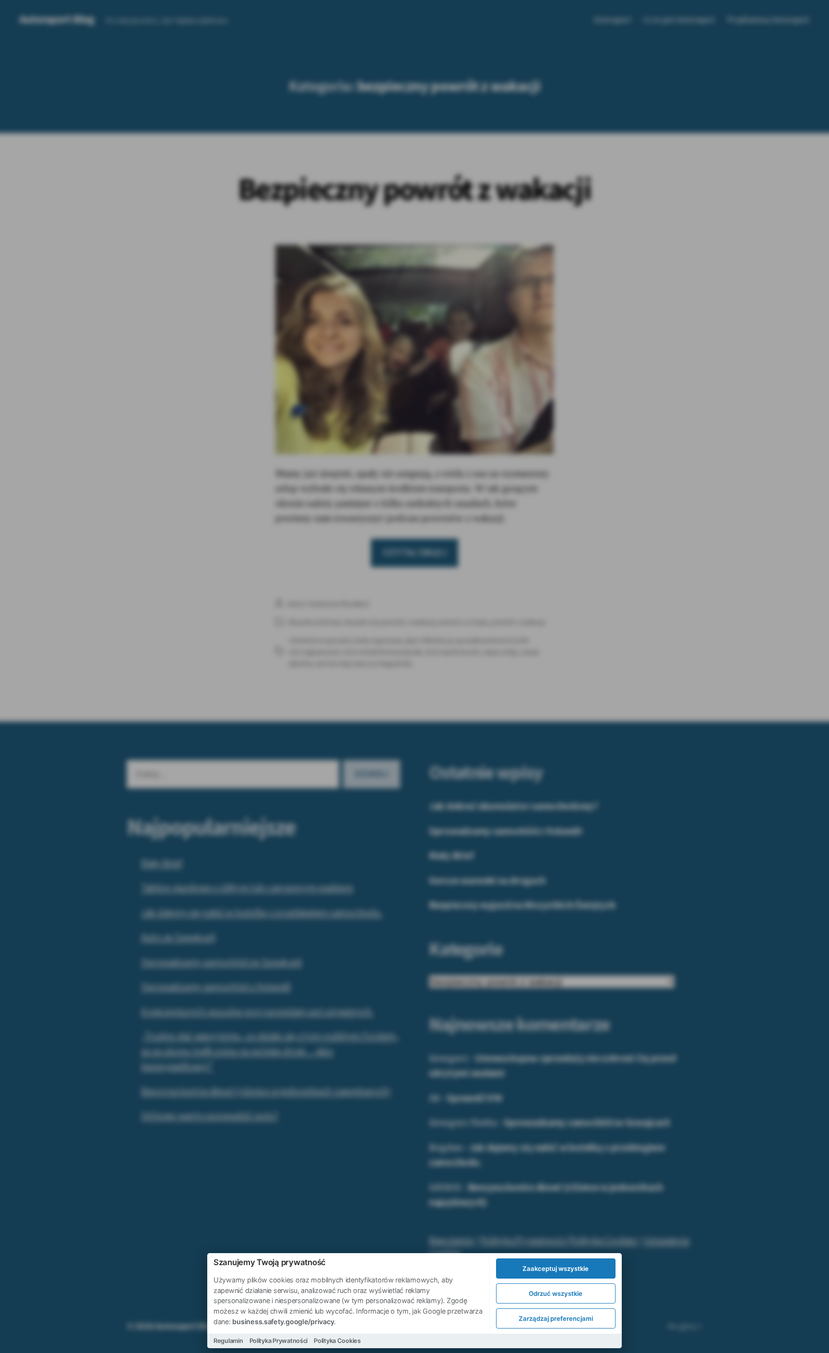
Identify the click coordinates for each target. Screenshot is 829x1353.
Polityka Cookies (337, 1340)
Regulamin (228, 1340)
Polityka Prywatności (278, 1340)
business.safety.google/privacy (283, 1321)
